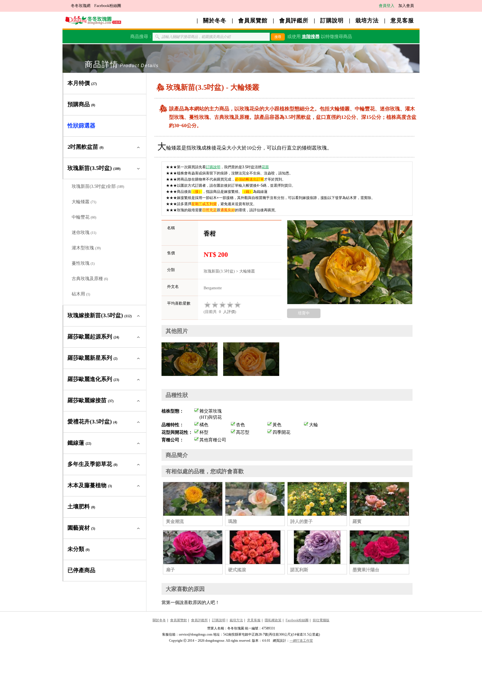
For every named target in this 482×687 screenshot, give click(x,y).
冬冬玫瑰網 (80, 6)
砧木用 (81, 294)
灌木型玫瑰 (86, 247)
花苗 (265, 167)
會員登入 (386, 6)
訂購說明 (332, 20)
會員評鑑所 (294, 20)
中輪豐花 (84, 217)
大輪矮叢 (84, 201)
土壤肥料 (81, 506)
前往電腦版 (321, 620)
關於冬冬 (214, 20)
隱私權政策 (273, 620)
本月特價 (82, 83)
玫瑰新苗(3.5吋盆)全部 (98, 186)
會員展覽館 (252, 20)
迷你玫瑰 (84, 232)
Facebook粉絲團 (107, 6)
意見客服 (402, 20)
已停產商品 (81, 570)
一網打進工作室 (301, 641)
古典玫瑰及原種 (90, 278)
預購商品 (81, 104)
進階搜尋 (311, 36)
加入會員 (406, 6)
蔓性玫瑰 (83, 263)
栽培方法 (367, 20)
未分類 (79, 549)
